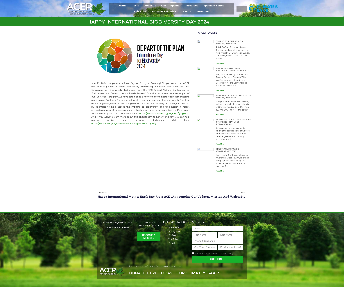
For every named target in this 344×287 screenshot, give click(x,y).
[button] (242, 9)
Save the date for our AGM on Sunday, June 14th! (233, 96)
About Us (150, 5)
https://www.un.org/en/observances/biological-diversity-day (123, 123)
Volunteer (202, 11)
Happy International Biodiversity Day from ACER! (232, 69)
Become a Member (164, 11)
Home (122, 5)
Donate (186, 11)
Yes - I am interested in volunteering (214, 253)
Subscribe (140, 11)
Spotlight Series (213, 5)
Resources (191, 5)
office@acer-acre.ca (121, 222)
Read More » (220, 63)
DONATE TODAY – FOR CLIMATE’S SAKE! (174, 273)
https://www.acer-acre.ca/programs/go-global (164, 113)
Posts (135, 5)
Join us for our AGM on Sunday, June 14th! (229, 42)
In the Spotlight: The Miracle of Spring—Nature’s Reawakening (233, 121)
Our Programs (170, 5)
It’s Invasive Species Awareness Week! (227, 150)
